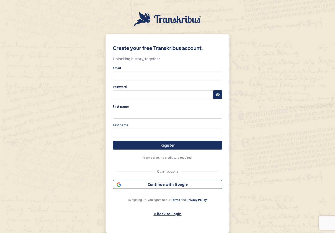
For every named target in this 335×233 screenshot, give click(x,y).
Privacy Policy (197, 200)
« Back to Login (168, 213)
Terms (175, 200)
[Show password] (217, 94)
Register (167, 145)
